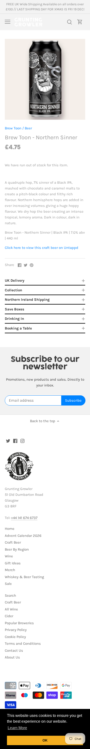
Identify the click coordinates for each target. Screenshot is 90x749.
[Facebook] (15, 440)
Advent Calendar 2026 (23, 535)
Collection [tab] (13, 290)
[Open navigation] (7, 22)
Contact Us (14, 650)
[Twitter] (8, 440)
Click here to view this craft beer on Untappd (41, 247)
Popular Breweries (19, 623)
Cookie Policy (15, 637)
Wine (9, 556)
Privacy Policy (16, 630)
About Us (12, 657)
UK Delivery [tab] (14, 280)
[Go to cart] (80, 21)
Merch (10, 570)
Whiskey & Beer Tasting (24, 577)
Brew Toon (13, 128)
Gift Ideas (13, 563)
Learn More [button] (17, 728)
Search (10, 595)
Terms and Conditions (23, 643)
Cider (9, 616)
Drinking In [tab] (14, 318)
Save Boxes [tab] (14, 309)
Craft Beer (13, 542)
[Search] (69, 21)
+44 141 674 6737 (24, 518)
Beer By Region (17, 549)
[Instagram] (22, 440)
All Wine (11, 609)
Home (9, 528)
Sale (8, 583)
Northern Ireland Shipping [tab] (27, 299)
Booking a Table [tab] (18, 328)
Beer (28, 128)
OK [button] (45, 740)
